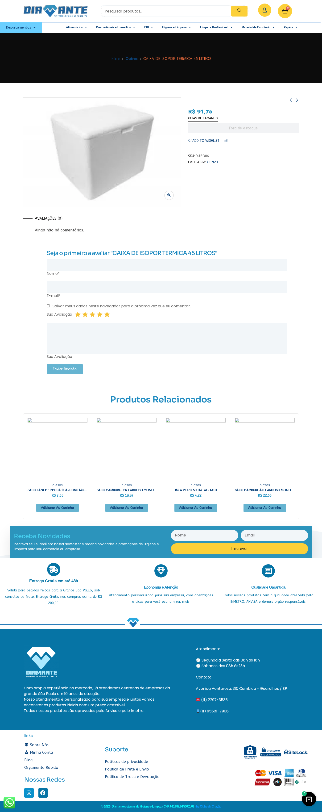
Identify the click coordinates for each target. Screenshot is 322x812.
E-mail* (54, 295)
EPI (146, 27)
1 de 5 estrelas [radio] (78, 314)
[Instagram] (29, 793)
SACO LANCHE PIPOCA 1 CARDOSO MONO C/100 (63, 490)
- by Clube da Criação (208, 806)
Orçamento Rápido (41, 767)
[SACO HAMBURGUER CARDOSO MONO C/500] (127, 448)
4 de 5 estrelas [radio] (100, 314)
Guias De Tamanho (203, 118)
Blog (28, 760)
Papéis (288, 27)
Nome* (53, 273)
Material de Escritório (256, 27)
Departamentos (18, 27)
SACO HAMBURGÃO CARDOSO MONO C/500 (268, 490)
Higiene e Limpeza (174, 27)
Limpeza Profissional (214, 27)
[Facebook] (43, 793)
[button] (309, 799)
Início (115, 58)
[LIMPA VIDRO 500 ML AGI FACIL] (196, 448)
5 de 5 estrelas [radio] (107, 314)
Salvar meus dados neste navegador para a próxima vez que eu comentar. (122, 306)
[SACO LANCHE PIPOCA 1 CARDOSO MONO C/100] (57, 448)
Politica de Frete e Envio (127, 769)
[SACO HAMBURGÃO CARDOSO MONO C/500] (265, 448)
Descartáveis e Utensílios (113, 27)
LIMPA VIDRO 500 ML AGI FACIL (195, 490)
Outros (131, 58)
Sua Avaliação (59, 314)
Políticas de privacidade (126, 761)
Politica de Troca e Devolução (132, 776)
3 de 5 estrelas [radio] (92, 314)
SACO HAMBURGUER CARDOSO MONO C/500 (130, 490)
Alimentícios (74, 27)
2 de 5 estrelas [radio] (85, 314)
